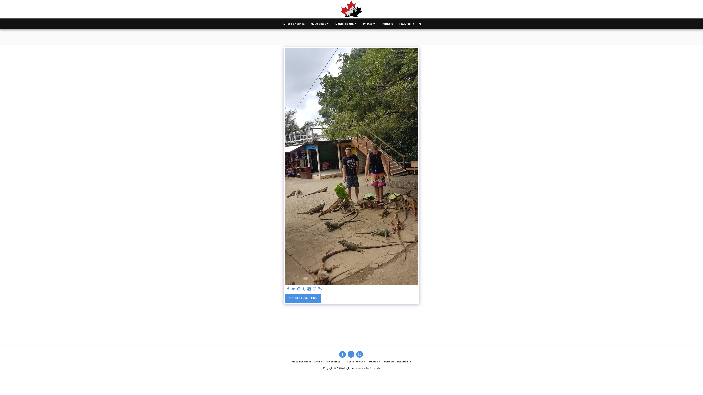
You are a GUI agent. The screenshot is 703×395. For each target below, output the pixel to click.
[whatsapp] (315, 289)
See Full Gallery (302, 298)
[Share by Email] (309, 289)
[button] (320, 23)
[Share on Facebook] (288, 289)
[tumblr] (304, 289)
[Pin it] (299, 289)
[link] (320, 289)
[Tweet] (293, 289)
